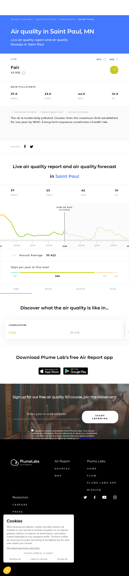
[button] (7, 570)
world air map (22, 19)
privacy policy (86, 438)
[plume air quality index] (23, 73)
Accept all (62, 559)
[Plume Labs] (25, 462)
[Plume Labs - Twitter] (85, 498)
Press (17, 511)
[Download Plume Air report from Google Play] (75, 371)
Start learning (100, 417)
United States (46, 19)
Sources (62, 468)
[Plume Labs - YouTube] (104, 498)
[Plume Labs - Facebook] (95, 498)
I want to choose (38, 559)
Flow (92, 475)
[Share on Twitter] (31, 147)
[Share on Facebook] (25, 147)
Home (92, 468)
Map (58, 475)
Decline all (15, 559)
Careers (20, 504)
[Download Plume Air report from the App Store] (49, 371)
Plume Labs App (102, 482)
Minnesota (68, 19)
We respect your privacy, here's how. (23, 548)
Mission (94, 489)
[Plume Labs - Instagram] (115, 498)
